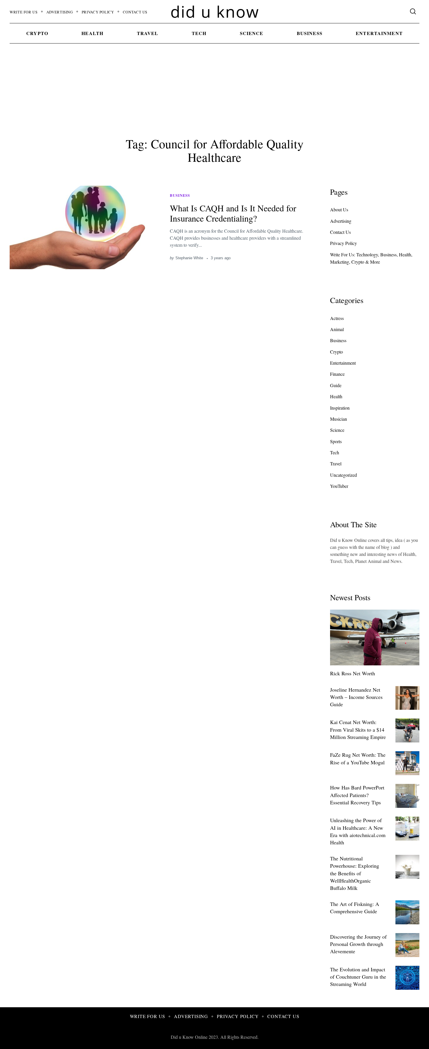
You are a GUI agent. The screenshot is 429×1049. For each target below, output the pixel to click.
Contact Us (135, 12)
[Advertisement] (214, 89)
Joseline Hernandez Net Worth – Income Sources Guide (356, 697)
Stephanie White (189, 258)
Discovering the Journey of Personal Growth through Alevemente (358, 944)
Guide (335, 385)
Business (309, 33)
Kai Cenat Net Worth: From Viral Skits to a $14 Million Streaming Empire (358, 729)
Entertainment (379, 33)
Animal (337, 329)
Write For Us (24, 12)
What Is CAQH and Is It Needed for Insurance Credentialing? (233, 213)
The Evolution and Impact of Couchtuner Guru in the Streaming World (358, 976)
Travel (147, 33)
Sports (336, 441)
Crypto (37, 33)
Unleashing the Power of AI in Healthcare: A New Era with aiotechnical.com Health (358, 831)
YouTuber (339, 486)
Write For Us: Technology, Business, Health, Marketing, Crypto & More (371, 258)
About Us (339, 209)
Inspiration (340, 408)
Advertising (59, 12)
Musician (338, 419)
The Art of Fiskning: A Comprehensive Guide (354, 907)
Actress (337, 318)
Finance (337, 374)
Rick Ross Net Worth (352, 673)
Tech (199, 33)
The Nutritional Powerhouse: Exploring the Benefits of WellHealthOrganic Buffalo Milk (354, 873)
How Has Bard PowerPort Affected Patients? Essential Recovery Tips (357, 795)
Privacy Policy (98, 12)
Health (92, 33)
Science (252, 33)
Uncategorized (343, 475)
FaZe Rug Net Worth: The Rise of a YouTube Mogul (358, 758)
